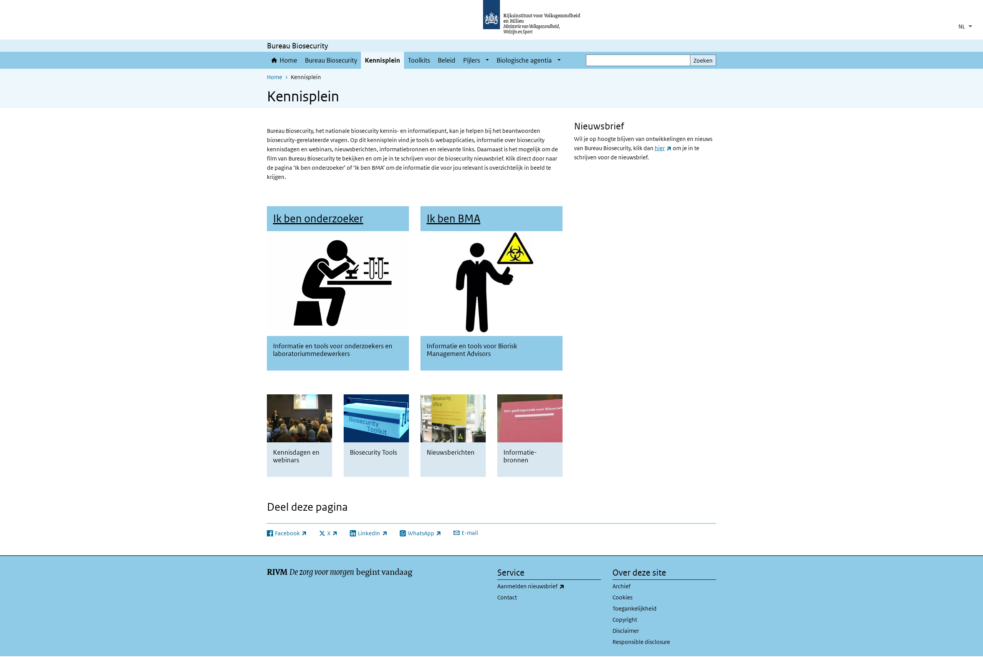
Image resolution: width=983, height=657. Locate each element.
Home (288, 60)
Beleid (446, 60)
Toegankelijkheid (634, 608)
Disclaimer (625, 630)
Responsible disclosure (641, 641)
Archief (621, 586)
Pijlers (471, 60)
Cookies (622, 597)
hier (663, 148)
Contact (507, 597)
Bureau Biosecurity (331, 60)
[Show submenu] (487, 60)
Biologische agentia (524, 60)
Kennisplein (382, 60)
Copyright (624, 619)
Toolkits (419, 60)
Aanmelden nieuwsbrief (547, 586)
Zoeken (703, 60)
